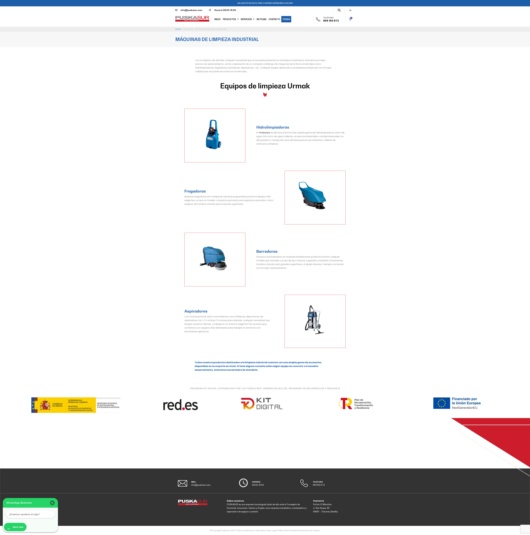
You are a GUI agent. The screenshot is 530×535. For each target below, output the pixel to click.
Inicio (217, 19)
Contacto (274, 19)
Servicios (246, 19)
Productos (229, 19)
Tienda (286, 19)
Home (178, 29)
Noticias (261, 19)
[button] (339, 10)
